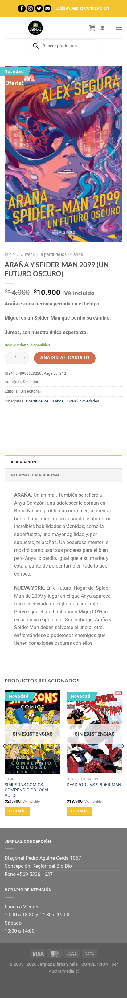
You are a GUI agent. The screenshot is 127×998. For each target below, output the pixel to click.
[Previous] (4, 758)
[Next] (123, 758)
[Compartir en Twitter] (32, 415)
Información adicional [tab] (35, 475)
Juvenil (28, 254)
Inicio (10, 254)
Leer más (17, 811)
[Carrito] (92, 27)
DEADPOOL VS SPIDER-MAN (94, 784)
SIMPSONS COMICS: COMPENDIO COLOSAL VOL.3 (27, 790)
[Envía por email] (44, 415)
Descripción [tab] (23, 462)
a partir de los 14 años (62, 254)
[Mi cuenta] (103, 27)
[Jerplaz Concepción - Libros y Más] (35, 27)
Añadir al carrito (65, 358)
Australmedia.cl (64, 971)
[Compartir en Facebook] (21, 415)
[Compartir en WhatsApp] (10, 415)
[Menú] (118, 27)
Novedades (89, 401)
